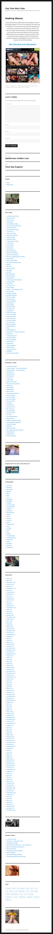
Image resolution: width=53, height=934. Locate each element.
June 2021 (9, 596)
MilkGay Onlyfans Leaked (14, 420)
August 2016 (10, 655)
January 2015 (10, 692)
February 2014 (10, 713)
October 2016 (10, 652)
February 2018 (10, 628)
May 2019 (9, 611)
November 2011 (11, 765)
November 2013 (11, 719)
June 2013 (9, 729)
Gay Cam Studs (11, 401)
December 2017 (11, 630)
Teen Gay (30, 894)
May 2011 (9, 777)
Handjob (9, 508)
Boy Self (9, 272)
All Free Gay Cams (11, 381)
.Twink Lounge (11, 237)
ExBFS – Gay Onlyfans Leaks (14, 289)
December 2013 (11, 717)
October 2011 (10, 767)
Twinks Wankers (11, 345)
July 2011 (9, 773)
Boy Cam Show (11, 268)
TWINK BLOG (10, 434)
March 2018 (10, 627)
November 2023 (11, 582)
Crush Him (9, 283)
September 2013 (11, 723)
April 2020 (9, 603)
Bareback (9, 487)
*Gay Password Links (12, 241)
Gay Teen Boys (27, 85)
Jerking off (10, 510)
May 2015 (9, 684)
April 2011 (9, 779)
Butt (32, 888)
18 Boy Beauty (10, 376)
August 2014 (10, 702)
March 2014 (10, 711)
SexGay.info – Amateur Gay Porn (16, 332)
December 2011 (11, 763)
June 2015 (9, 682)
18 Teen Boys (10, 249)
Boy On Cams (10, 391)
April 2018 (9, 625)
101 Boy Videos (11, 374)
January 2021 (10, 598)
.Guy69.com (10, 231)
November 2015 (11, 673)
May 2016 (9, 661)
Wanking (9, 543)
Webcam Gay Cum (11, 349)
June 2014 (9, 706)
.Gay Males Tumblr (12, 366)
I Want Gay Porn (11, 318)
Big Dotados (10, 387)
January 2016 (10, 669)
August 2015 (10, 679)
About (8, 182)
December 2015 (11, 671)
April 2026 (9, 578)
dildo (11, 891)
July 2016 (9, 657)
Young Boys (10, 547)
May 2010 (9, 800)
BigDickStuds (10, 389)
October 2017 (10, 632)
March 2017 (10, 642)
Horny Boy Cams (11, 316)
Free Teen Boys (11, 397)
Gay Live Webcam (11, 301)
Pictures (9, 518)
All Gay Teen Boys (11, 251)
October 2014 (10, 698)
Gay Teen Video (11, 306)
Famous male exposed (13, 393)
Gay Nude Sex (10, 303)
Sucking (9, 528)
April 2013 (9, 733)
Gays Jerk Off (10, 405)
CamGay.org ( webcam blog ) (14, 279)
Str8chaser (10, 333)
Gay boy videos (11, 505)
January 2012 (10, 762)
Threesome (9, 897)
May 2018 (9, 623)
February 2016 (10, 667)
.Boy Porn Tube (11, 218)
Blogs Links (10, 184)
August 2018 (10, 619)
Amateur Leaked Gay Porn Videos (16, 256)
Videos (8, 541)
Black (8, 493)
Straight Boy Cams (12, 335)
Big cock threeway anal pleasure (15, 847)
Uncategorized (11, 535)
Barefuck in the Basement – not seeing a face (19, 845)
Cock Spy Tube (11, 281)
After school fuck (11, 848)
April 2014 (9, 709)
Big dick (9, 491)
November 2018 (11, 617)
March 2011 (10, 781)
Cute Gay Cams (11, 285)
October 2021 (10, 594)
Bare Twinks (10, 258)
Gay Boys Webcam (12, 295)
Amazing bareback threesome (15, 850)
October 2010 (10, 790)
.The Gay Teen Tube (12, 235)
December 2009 (11, 810)
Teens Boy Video (11, 337)
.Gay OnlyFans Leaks (12, 224)
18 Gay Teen (10, 247)
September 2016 (11, 654)
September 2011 (11, 769)
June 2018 (9, 621)
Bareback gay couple (12, 843)
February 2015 (10, 690)
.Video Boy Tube (11, 239)
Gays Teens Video (11, 314)
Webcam (9, 545)
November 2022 (11, 588)
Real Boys (9, 426)
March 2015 (10, 688)
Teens (8, 530)
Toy (8, 532)
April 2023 (9, 586)
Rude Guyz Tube (11, 428)
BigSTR (9, 264)
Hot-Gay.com (10, 408)
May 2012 (9, 754)
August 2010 (10, 794)
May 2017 (9, 640)
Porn (21, 894)
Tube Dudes (10, 343)
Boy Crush (9, 270)
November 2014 (11, 696)
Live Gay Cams (11, 322)
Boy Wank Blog (11, 276)
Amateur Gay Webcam (13, 254)
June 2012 (9, 752)
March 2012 (10, 758)
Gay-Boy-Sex (10, 308)
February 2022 (11, 592)
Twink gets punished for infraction (16, 856)
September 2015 (11, 677)
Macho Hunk (10, 418)
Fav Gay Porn (10, 291)
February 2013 (10, 736)
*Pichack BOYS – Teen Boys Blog (16, 370)
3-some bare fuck (11, 839)
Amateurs (9, 485)
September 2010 (11, 792)
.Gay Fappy (10, 222)
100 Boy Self (10, 372)
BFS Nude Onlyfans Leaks (14, 262)
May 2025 (9, 580)
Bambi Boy (10, 385)
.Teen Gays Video (11, 233)
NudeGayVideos (11, 326)
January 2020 (10, 605)
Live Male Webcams (12, 416)
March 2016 (10, 665)
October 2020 (10, 600)
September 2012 (11, 746)
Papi (8, 328)
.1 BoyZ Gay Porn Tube (13, 216)
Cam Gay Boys (10, 278)
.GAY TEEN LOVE (11, 227)
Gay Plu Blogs (10, 305)
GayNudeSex (10, 310)
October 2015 (10, 675)
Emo (15, 891)
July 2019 (9, 609)
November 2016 (11, 650)
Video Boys (7, 87)
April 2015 (9, 686)
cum (8, 497)
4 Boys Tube (10, 380)
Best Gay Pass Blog (12, 260)
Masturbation (10, 512)
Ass (18, 888)
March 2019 (10, 613)
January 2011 (10, 785)
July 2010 (9, 796)
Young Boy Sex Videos (13, 353)
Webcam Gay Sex (11, 435)
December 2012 (11, 740)
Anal (14, 888)
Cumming (9, 499)
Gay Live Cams (11, 299)
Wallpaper (29, 897)
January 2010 (10, 808)
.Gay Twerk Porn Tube (13, 229)
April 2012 (9, 756)
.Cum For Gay (10, 220)
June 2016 (9, 659)
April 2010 (9, 802)
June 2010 (9, 798)
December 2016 (11, 648)
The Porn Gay (10, 341)
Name (7, 124)
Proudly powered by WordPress (22, 929)
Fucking (22, 85)
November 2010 (11, 789)
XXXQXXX (9, 351)
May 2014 (9, 708)
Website (7, 138)
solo (25, 894)
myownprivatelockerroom (14, 422)
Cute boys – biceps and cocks (15, 841)
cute (7, 891)
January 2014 (10, 715)
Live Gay (9, 414)
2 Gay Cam (9, 378)
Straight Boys (10, 524)
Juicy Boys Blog (11, 410)
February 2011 (10, 783)
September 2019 (11, 607)
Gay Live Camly (11, 297)
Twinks (22, 87)
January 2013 (10, 738)
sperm (8, 522)
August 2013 (10, 725)
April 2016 (9, 663)
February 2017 (10, 644)
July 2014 (9, 704)
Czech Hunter (10, 287)
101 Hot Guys (10, 243)
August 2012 (10, 748)
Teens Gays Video (11, 339)
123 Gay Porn (10, 245)
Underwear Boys (11, 537)
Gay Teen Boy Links (15, 8)
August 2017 (10, 636)
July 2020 (9, 601)
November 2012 (11, 742)
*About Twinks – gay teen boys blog (17, 368)
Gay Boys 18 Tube (11, 293)
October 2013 (10, 721)
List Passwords (11, 412)
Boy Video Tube (11, 274)
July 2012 (9, 750)
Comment (8, 104)
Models (33, 85)
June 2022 (9, 590)
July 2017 (9, 638)
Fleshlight (9, 501)
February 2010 (10, 806)
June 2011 (9, 775)
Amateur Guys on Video (13, 383)
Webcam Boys (10, 347)
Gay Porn (9, 403)
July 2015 (9, 681)
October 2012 (10, 744)
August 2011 (10, 771)
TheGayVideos (11, 432)
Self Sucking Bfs (11, 330)
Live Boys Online (11, 320)
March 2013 (10, 735)
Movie (36, 85)
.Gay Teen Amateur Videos (14, 225)
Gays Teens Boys (11, 312)
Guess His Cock (11, 407)
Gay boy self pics (11, 399)
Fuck (27, 891)
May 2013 (9, 731)
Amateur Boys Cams (12, 252)
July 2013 (9, 727)
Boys (19, 85)
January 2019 (10, 615)
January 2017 (10, 646)
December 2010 (11, 787)
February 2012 (10, 760)
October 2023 (10, 584)
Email (7, 131)
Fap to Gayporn (11, 395)
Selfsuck (9, 520)
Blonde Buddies (11, 852)
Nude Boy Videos (11, 424)
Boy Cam (9, 266)
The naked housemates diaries (15, 430)
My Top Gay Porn (11, 324)
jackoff (7, 894)
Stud (8, 526)
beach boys (10, 489)
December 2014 (11, 694)
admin (6, 85)
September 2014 (11, 700)
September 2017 (11, 634)
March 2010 (10, 804)
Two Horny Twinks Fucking (14, 854)
